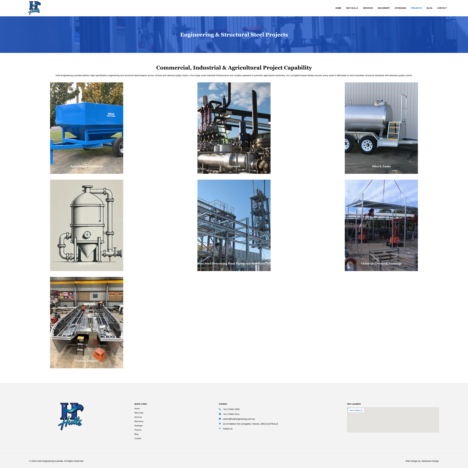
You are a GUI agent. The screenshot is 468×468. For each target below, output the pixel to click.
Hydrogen (400, 8)
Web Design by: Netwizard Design (422, 461)
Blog (429, 8)
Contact (442, 8)
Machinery (384, 8)
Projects (416, 8)
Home (338, 8)
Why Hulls (352, 8)
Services (368, 8)
